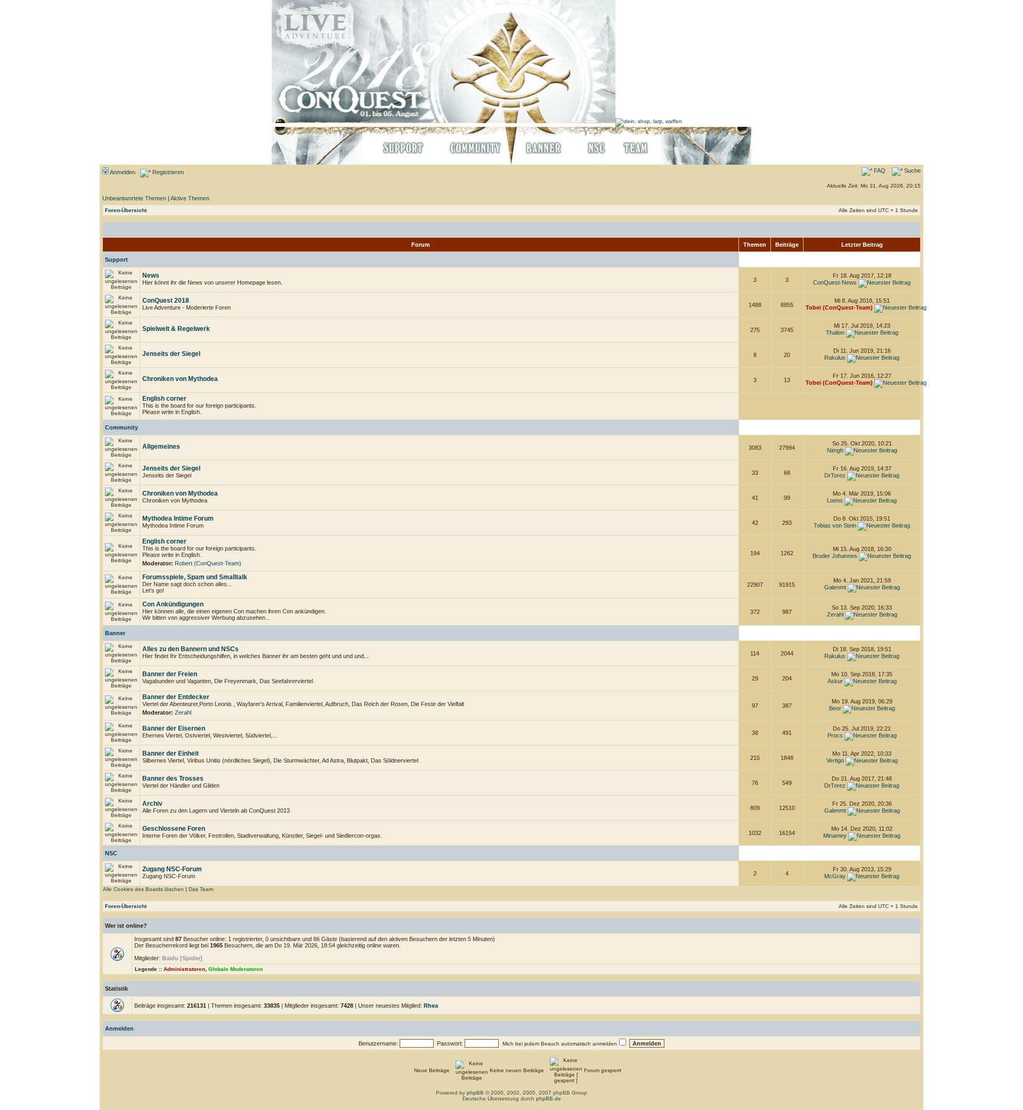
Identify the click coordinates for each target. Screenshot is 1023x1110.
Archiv (152, 803)
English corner (164, 398)
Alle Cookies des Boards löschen (143, 889)
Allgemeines (161, 446)
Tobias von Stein (835, 525)
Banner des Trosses (173, 778)
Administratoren (184, 969)
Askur (835, 681)
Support (116, 259)
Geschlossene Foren (173, 828)
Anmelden (122, 172)
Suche (912, 170)
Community (121, 427)
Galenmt (835, 587)
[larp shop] (648, 121)
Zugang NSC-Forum (172, 869)
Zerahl (835, 614)
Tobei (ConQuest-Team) (839, 307)
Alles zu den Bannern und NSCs (190, 649)
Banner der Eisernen (173, 728)
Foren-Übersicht (126, 210)
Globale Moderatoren (235, 969)
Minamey (835, 835)
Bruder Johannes (835, 556)
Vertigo (835, 760)
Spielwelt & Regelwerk (176, 329)
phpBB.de (548, 1098)
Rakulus (835, 357)
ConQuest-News (835, 282)
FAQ (879, 170)
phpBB (475, 1093)
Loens (835, 500)
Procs (835, 735)
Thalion (835, 332)
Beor (835, 708)
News (150, 275)
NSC (111, 853)
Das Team (201, 889)
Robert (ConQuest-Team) (208, 563)
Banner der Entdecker (175, 697)
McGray (835, 876)
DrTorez (835, 475)
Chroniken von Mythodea (180, 379)
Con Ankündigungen (173, 604)
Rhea (431, 1005)
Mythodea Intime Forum (178, 518)
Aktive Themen (189, 198)
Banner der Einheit (170, 753)
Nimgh (835, 450)
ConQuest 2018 (165, 300)
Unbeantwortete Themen (134, 198)
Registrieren (167, 172)
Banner (115, 633)
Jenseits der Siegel (171, 354)
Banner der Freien (169, 674)
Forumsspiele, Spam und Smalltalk (194, 577)
